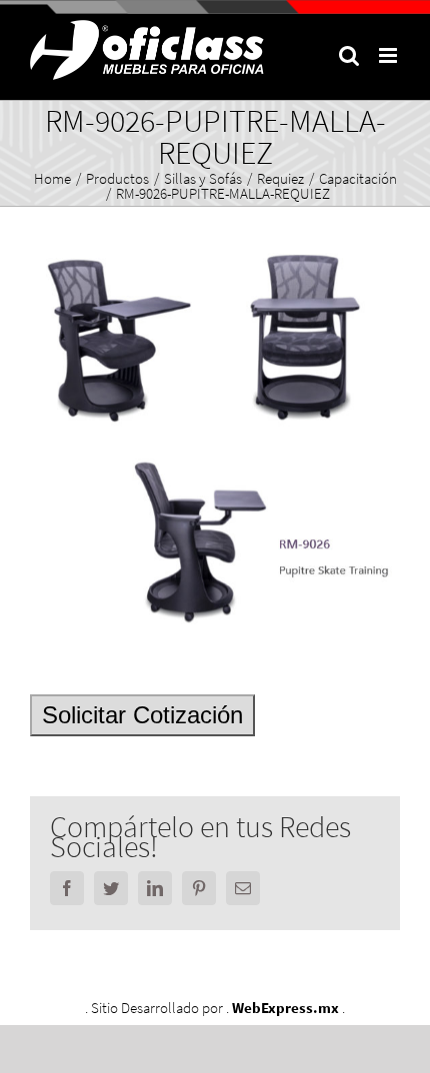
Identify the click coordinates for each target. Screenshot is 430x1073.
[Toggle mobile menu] (389, 55)
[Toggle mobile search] (349, 55)
